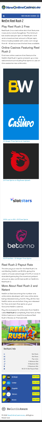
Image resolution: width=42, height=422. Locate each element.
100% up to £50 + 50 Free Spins (15, 219)
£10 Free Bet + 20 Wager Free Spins (17, 258)
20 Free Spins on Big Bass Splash (16, 180)
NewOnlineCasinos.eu (16, 415)
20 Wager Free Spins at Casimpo (16, 141)
